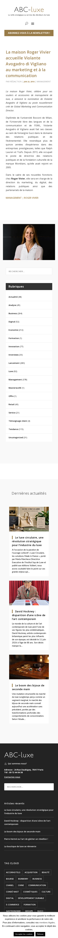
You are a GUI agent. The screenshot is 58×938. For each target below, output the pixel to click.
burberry (23, 878)
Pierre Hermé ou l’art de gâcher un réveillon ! (26, 839)
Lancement (14, 363)
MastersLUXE (15, 387)
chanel (10, 885)
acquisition (31, 872)
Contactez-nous (12, 777)
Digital (12, 321)
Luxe (11, 371)
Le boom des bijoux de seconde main (22, 831)
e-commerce (12, 904)
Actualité (13, 297)
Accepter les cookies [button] (24, 934)
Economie (13, 330)
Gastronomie (13, 911)
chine (21, 885)
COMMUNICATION (37, 885)
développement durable (31, 898)
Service (12, 412)
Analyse (12, 305)
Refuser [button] (40, 934)
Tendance (13, 429)
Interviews (14, 354)
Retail (11, 404)
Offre (11, 396)
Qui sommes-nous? (17, 763)
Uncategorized (16, 437)
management (14, 197)
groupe (29, 911)
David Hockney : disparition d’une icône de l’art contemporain (28, 615)
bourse (10, 878)
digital (10, 898)
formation (30, 904)
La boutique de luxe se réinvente (20, 846)
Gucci (40, 911)
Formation (14, 338)
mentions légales (47, 922)
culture (46, 891)
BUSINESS (37, 878)
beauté (45, 872)
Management (44, 81)
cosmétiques (30, 891)
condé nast (12, 891)
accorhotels (13, 872)
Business (13, 313)
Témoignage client (18, 421)
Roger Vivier (31, 197)
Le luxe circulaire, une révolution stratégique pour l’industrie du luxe (28, 541)
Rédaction (16, 81)
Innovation (14, 346)
